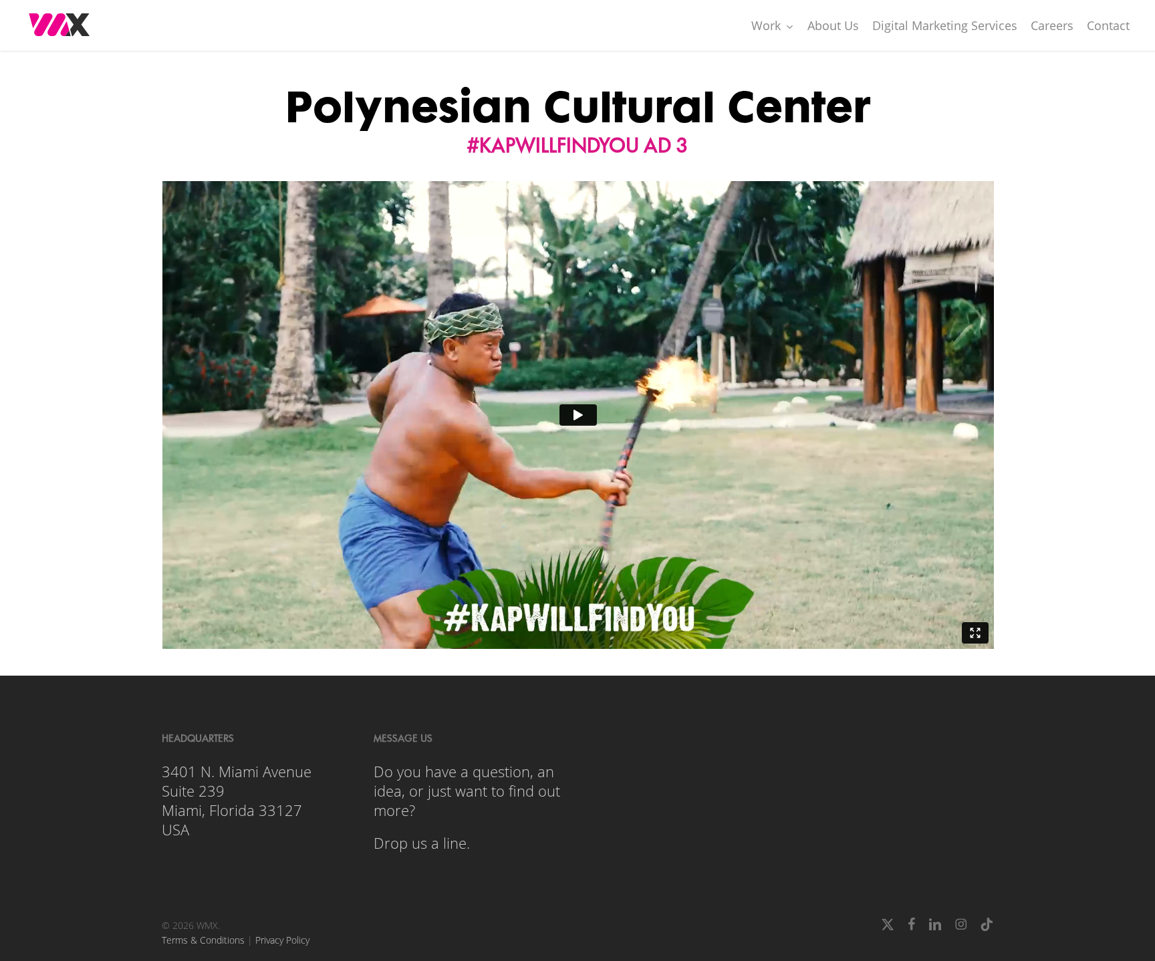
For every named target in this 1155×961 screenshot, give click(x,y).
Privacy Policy (282, 940)
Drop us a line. (422, 843)
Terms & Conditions (203, 940)
